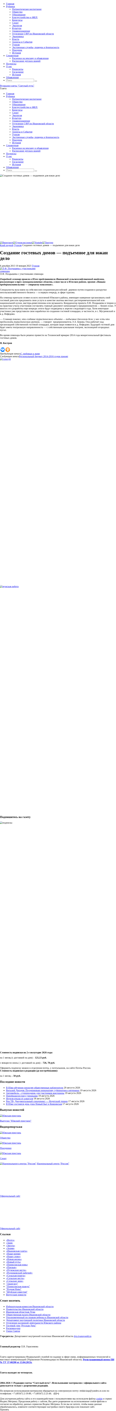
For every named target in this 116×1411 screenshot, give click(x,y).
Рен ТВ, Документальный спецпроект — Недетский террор (37, 1101)
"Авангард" (12, 1283)
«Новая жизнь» (14, 1259)
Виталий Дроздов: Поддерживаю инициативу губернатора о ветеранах (42, 1090)
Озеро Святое (13, 1331)
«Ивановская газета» (16, 1251)
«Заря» (9, 1243)
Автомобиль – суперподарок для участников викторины (35, 1093)
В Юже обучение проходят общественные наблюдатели (34, 1087)
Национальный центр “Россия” (53, 1163)
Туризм (18, 245)
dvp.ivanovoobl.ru (82, 1336)
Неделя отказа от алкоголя (19, 1098)
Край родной (6, 245)
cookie (99, 1398)
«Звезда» (10, 1245)
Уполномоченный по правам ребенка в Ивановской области (37, 1317)
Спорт (3, 1158)
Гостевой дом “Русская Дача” (21, 1325)
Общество (5, 1138)
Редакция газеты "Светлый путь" (17, 85)
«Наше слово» (13, 1256)
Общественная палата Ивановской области (28, 1314)
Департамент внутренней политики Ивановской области (35, 1320)
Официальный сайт (10, 1196)
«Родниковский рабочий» (19, 1273)
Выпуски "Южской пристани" (15, 1121)
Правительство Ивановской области (25, 1309)
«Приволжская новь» (17, 1264)
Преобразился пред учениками (22, 1096)
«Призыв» (11, 1267)
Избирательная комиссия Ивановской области (30, 1306)
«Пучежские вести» (16, 1270)
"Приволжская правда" (18, 1286)
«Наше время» (13, 1253)
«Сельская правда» (16, 1275)
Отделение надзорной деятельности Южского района (33, 1323)
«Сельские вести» (15, 1278)
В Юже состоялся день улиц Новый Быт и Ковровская (34, 1104)
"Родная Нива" (13, 1289)
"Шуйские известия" (16, 1292)
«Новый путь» (13, 1262)
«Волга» (10, 1240)
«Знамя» (10, 1248)
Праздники (5, 1148)
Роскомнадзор (13, 1328)
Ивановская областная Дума (20, 1312)
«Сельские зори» (14, 1281)
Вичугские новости (16, 1294)
